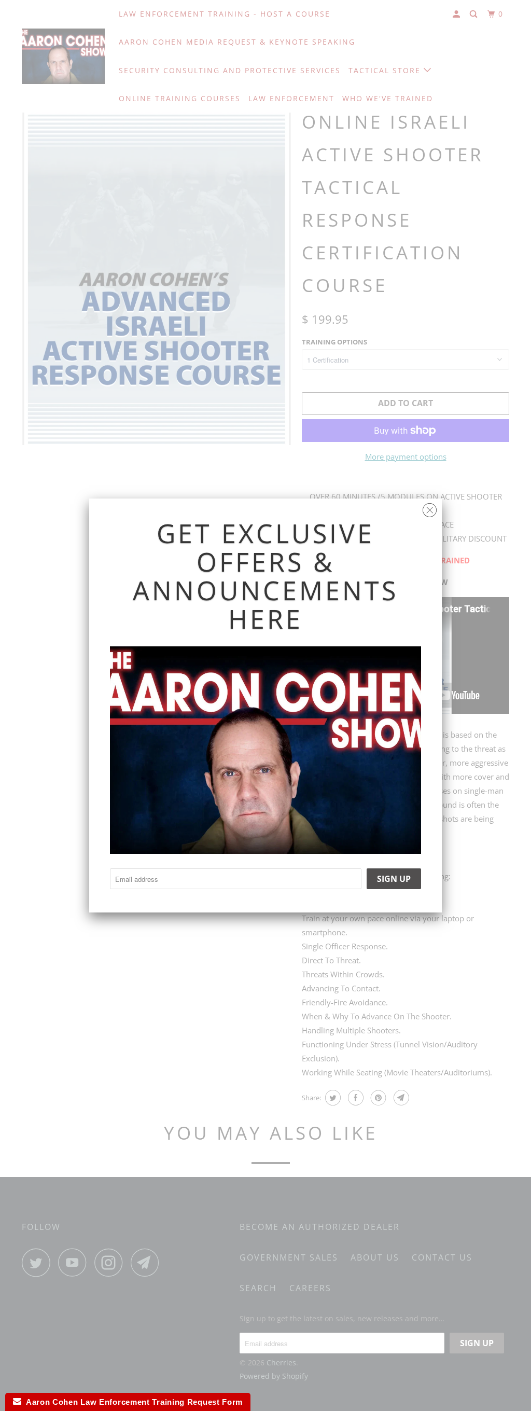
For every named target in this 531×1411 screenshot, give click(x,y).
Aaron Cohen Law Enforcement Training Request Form (132, 1402)
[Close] (430, 507)
